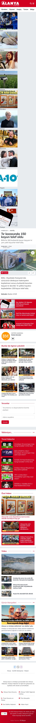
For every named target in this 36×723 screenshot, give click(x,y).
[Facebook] (14, 667)
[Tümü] (34, 432)
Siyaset (12, 9)
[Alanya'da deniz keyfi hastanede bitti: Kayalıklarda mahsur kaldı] (6, 586)
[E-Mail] (12, 338)
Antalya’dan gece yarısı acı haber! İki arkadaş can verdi (9, 395)
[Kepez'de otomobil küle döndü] (6, 593)
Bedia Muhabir (16, 335)
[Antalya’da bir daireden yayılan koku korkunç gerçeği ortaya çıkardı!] (27, 353)
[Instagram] (21, 667)
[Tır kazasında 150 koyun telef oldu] (18, 260)
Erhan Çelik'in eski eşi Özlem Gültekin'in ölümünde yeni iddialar (8, 378)
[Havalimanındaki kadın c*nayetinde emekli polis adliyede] (27, 371)
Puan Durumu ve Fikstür (7, 699)
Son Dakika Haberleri (9, 704)
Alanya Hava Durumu (10, 692)
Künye (9, 671)
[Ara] (31, 3)
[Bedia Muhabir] (5, 336)
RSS (4, 713)
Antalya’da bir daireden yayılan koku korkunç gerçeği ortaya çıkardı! (26, 360)
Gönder (5, 422)
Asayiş (19, 9)
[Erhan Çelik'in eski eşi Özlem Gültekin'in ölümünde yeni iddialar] (9, 371)
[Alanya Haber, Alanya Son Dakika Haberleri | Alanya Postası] (10, 3)
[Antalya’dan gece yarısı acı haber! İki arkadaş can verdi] (9, 387)
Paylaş (5, 272)
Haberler (4, 230)
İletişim (26, 671)
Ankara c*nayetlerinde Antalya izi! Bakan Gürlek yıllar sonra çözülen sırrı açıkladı (9, 361)
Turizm (25, 9)
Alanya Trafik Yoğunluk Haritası (27, 693)
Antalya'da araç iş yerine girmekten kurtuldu (26, 394)
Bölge (32, 9)
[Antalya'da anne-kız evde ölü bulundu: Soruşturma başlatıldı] (6, 579)
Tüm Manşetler (25, 698)
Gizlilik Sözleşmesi (17, 671)
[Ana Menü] (33, 3)
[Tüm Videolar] (34, 551)
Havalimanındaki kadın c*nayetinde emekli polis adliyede (26, 378)
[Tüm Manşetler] (34, 602)
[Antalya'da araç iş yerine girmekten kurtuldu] (27, 387)
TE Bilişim (23, 720)
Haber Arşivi (24, 704)
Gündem (4, 9)
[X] (18, 667)
